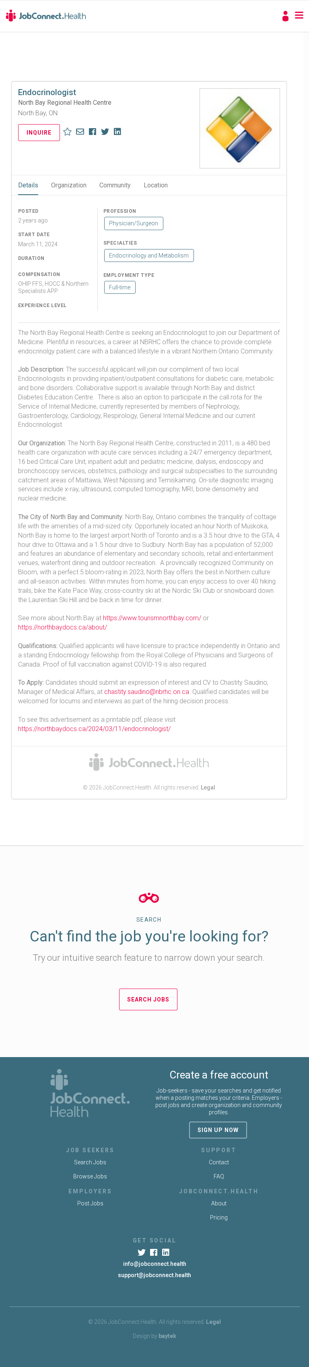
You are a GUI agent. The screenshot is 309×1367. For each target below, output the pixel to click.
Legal (208, 787)
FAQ (219, 1176)
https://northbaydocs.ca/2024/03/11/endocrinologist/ (94, 729)
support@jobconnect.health (154, 1275)
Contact (219, 1162)
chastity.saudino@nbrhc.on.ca (146, 692)
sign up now (218, 1130)
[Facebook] (154, 1252)
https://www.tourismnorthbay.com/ (152, 618)
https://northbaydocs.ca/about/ (62, 627)
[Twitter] (142, 1252)
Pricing (219, 1217)
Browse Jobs (90, 1176)
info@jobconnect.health (154, 1264)
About (219, 1203)
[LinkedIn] (166, 1252)
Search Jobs (148, 999)
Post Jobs (90, 1203)
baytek (167, 1336)
